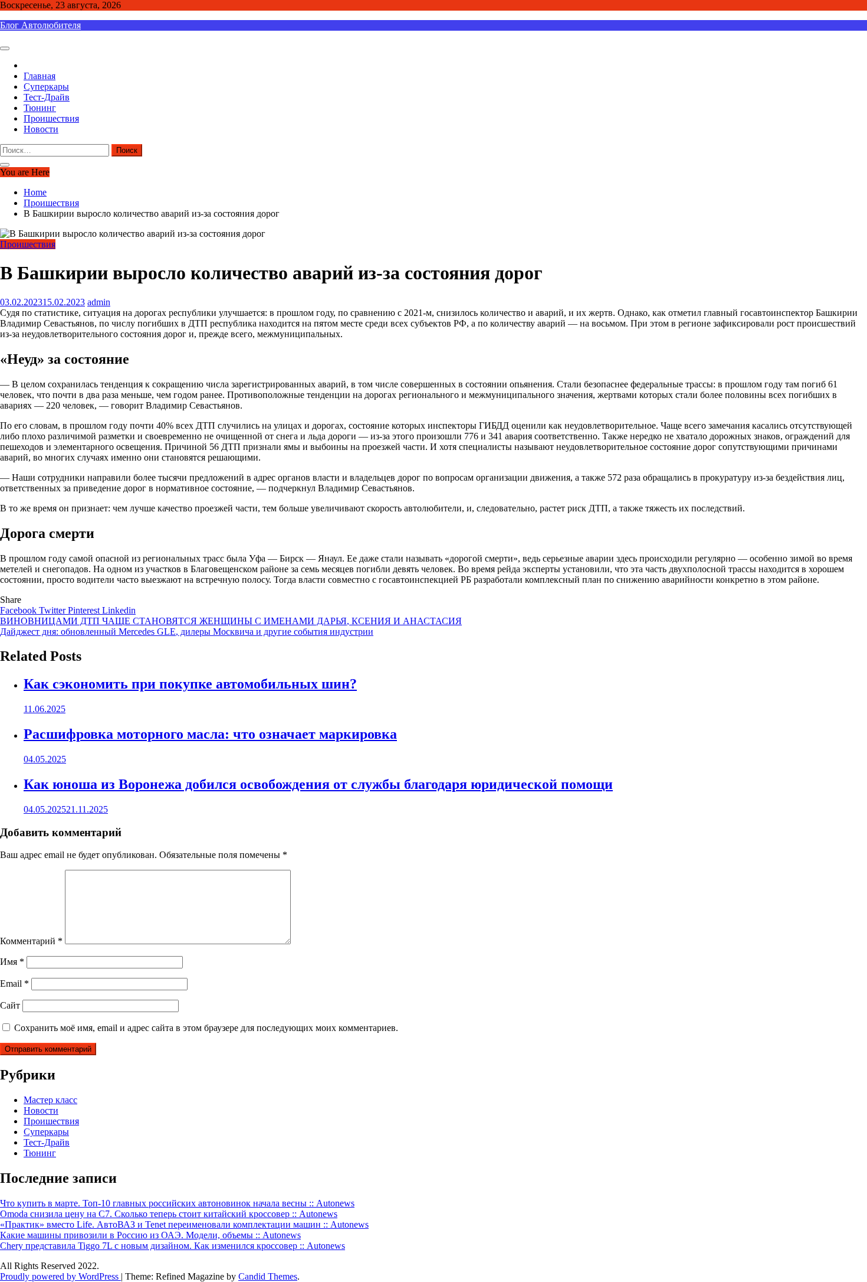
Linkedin (119, 610)
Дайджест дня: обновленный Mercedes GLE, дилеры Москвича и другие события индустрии (186, 632)
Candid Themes (267, 1276)
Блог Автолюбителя (40, 25)
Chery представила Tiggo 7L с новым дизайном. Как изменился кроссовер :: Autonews (172, 1246)
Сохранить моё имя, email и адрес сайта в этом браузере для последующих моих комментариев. (206, 1028)
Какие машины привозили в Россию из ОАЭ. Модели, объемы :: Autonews (150, 1235)
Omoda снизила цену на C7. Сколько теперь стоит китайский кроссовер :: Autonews (168, 1214)
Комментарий (31, 941)
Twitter (53, 610)
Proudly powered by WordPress (60, 1276)
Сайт (10, 1005)
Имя (12, 962)
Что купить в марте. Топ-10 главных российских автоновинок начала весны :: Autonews (177, 1203)
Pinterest (85, 610)
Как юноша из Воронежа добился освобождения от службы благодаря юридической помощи (318, 784)
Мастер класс (50, 1100)
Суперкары (46, 86)
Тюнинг (40, 108)
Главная (39, 76)
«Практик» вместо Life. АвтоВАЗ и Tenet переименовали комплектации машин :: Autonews (184, 1224)
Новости (41, 129)
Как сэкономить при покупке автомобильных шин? (190, 683)
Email (14, 983)
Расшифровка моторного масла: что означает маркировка (210, 734)
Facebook (19, 610)
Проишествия (51, 118)
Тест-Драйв (47, 97)
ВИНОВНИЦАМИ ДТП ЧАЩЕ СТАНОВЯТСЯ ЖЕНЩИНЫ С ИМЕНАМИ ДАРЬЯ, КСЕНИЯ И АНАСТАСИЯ (231, 621)
